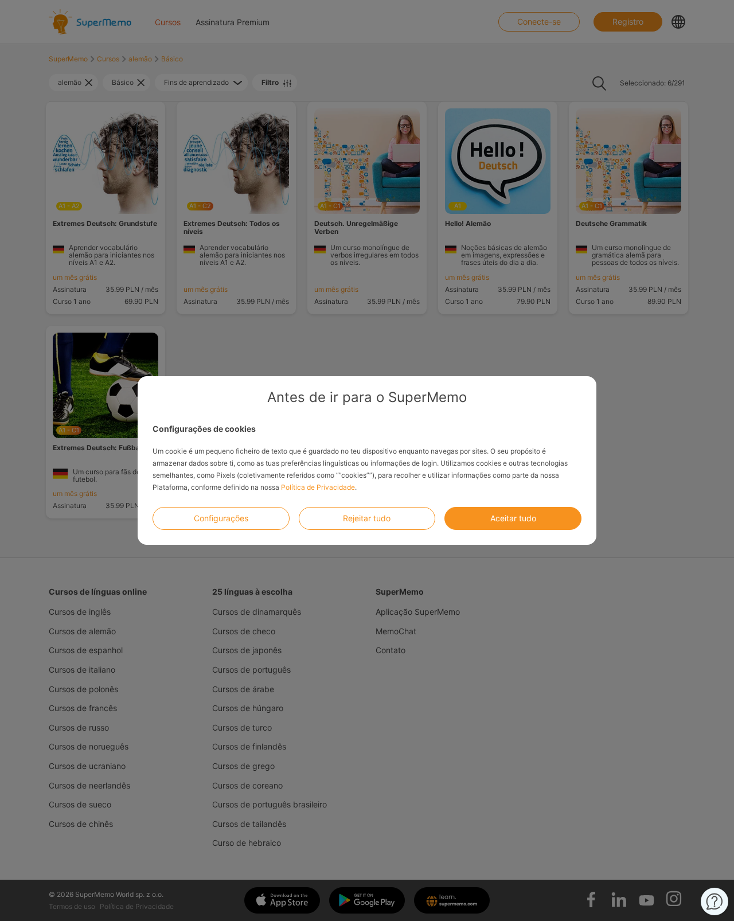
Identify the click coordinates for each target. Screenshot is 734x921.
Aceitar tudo (513, 518)
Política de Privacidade (318, 487)
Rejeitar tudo (367, 518)
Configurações (221, 518)
